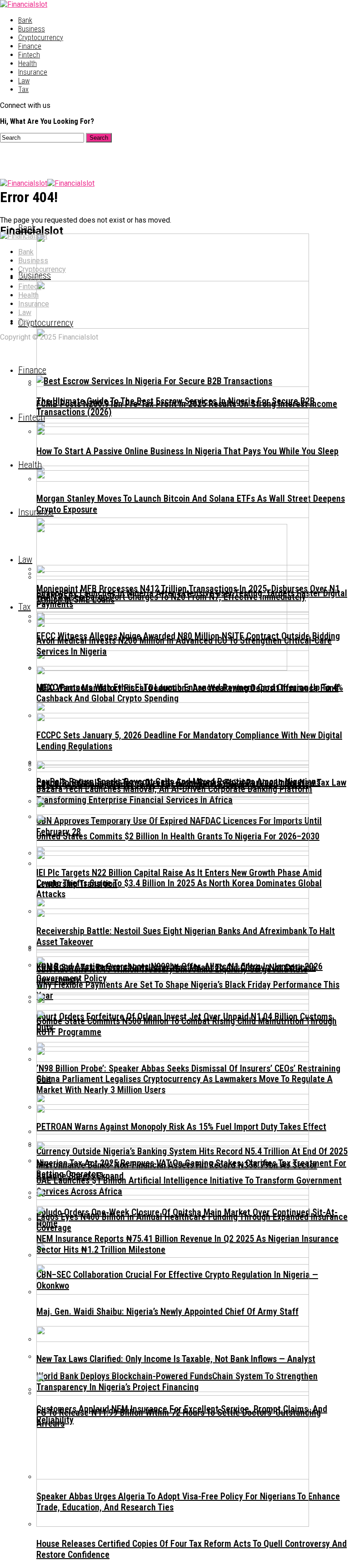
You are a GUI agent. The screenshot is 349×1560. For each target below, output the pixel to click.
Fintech (29, 55)
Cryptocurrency (40, 37)
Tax (23, 89)
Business (31, 29)
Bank (25, 20)
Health (27, 63)
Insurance (32, 72)
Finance (29, 46)
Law (24, 80)
